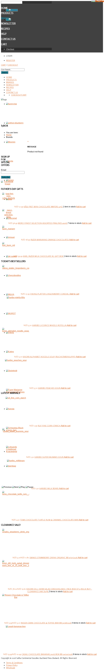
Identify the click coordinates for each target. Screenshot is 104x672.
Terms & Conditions (14, 662)
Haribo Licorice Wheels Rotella (49, 325)
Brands (10, 82)
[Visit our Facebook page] (7, 184)
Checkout (10, 49)
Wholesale (10, 667)
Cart (4, 44)
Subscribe (5, 177)
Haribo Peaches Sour (49, 388)
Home (4, 7)
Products (11, 79)
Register (10, 60)
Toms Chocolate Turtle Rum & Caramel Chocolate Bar (49, 520)
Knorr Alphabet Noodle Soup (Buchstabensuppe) (49, 356)
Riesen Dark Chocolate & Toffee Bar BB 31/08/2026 (46, 623)
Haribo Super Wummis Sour (49, 457)
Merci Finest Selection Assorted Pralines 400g (43, 223)
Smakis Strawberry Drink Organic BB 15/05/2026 (54, 557)
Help (4, 33)
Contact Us (8, 38)
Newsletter (12, 84)
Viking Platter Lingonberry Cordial (50, 294)
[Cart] (8, 19)
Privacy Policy (12, 665)
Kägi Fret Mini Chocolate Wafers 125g (43, 206)
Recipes (5, 28)
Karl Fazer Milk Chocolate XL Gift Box (43, 256)
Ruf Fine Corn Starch (49, 425)
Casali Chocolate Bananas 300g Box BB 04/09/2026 (47, 654)
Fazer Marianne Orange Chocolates (50, 239)
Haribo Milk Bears (49, 488)
